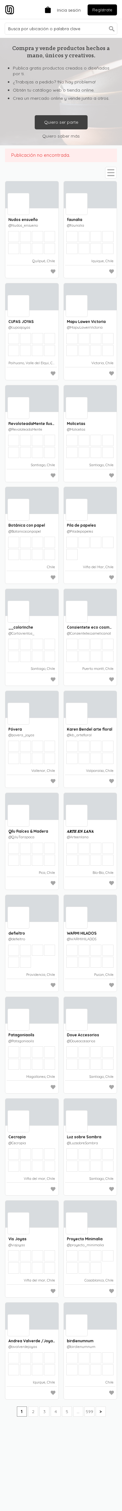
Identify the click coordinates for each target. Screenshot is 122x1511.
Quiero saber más (61, 136)
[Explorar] (111, 172)
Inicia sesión (69, 10)
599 (89, 1411)
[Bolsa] (46, 9)
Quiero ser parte (61, 122)
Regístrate (102, 9)
